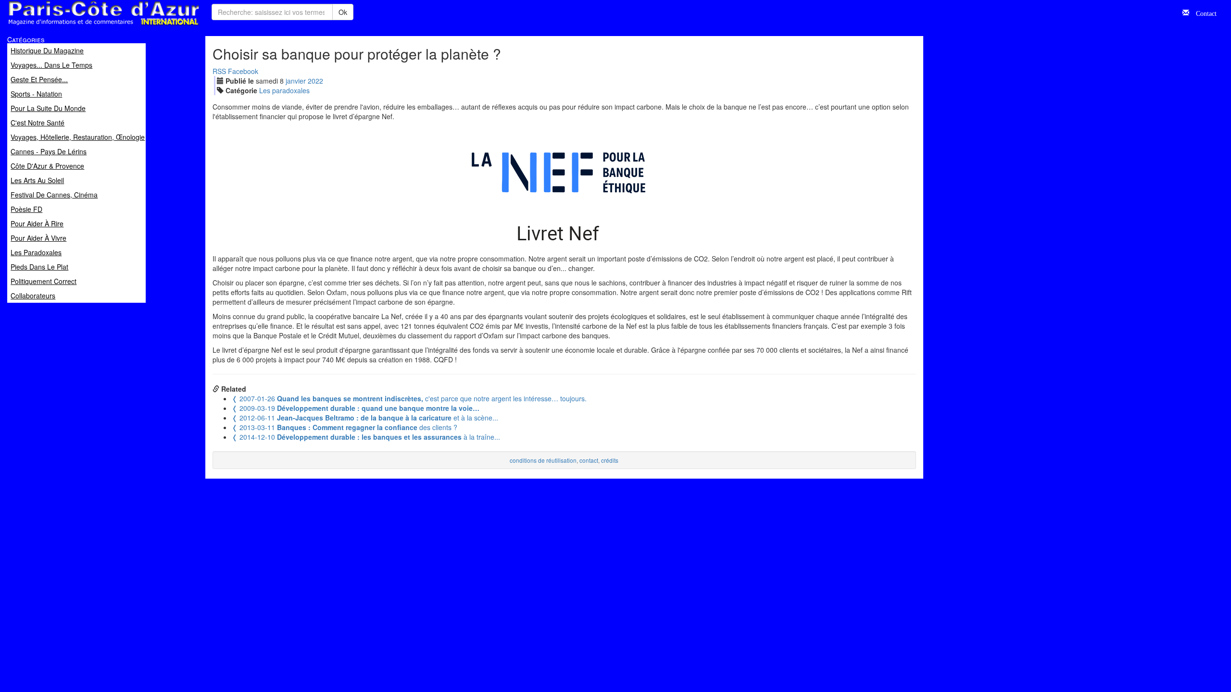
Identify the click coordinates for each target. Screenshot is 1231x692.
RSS (219, 71)
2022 (315, 81)
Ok (343, 12)
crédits (609, 460)
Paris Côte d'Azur (82, 25)
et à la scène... (365, 417)
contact (588, 460)
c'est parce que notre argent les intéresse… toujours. (409, 398)
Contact (1203, 12)
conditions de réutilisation (543, 460)
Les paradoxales (284, 90)
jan (296, 81)
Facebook (243, 71)
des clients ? (344, 427)
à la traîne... (366, 437)
